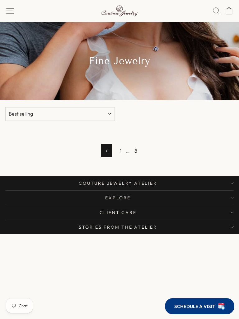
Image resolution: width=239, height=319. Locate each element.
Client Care (118, 212)
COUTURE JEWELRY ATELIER (118, 183)
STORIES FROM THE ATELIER (118, 227)
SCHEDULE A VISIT (194, 306)
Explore (118, 198)
